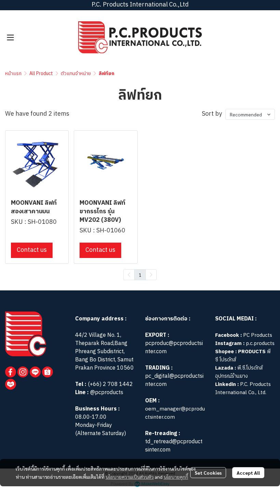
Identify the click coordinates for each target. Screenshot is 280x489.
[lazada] (10, 384)
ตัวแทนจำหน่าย (76, 73)
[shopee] (47, 371)
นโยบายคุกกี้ (176, 477)
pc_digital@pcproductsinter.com (174, 380)
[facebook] (10, 371)
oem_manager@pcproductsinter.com (175, 413)
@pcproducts (106, 392)
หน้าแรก (13, 73)
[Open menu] (10, 37)
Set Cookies (208, 473)
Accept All (248, 473)
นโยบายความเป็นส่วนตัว (130, 477)
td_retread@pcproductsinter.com (173, 446)
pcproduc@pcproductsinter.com (174, 347)
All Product (41, 73)
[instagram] (22, 371)
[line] (35, 371)
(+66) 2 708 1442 (110, 384)
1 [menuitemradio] (140, 275)
